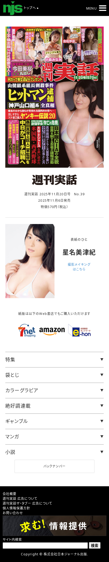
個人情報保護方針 (16, 508)
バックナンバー (54, 466)
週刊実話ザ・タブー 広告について (27, 503)
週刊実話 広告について (20, 498)
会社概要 (9, 494)
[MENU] (102, 8)
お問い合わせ (13, 513)
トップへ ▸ (31, 8)
